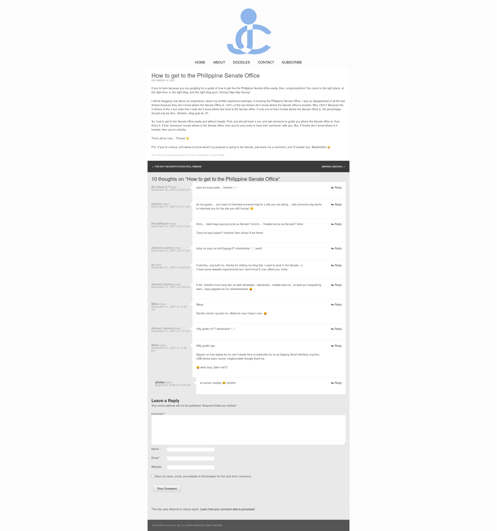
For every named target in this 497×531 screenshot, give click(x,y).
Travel (193, 155)
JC (178, 525)
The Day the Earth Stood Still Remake (177, 166)
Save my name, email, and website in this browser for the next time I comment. (203, 476)
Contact (266, 62)
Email (155, 457)
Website (156, 466)
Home (200, 62)
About (219, 62)
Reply (338, 187)
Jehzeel (183, 155)
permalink (218, 155)
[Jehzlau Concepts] (248, 28)
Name (156, 448)
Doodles (241, 62)
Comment (158, 414)
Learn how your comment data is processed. (227, 509)
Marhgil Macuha (333, 166)
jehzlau (160, 382)
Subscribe (292, 62)
